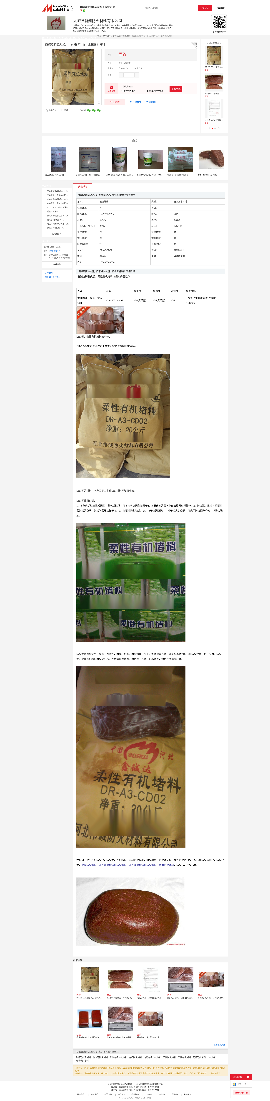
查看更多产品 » (220, 1044)
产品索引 (49, 273)
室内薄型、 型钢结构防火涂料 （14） (62, 195)
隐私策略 (135, 1094)
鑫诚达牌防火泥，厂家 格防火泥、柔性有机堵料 (139, 1087)
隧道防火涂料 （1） (55, 211)
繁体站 (175, 1094)
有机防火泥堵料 (83, 1057)
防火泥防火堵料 (100, 1057)
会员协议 (148, 1094)
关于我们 (81, 1094)
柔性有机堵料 (184, 1057)
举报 (66, 110)
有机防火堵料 (135, 1057)
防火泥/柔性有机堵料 (121, 36)
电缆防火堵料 (82, 1060)
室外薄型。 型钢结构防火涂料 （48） (62, 203)
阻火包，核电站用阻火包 (177, 175)
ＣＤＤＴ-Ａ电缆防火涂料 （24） (61, 207)
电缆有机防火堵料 (152, 1057)
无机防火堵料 (199, 1057)
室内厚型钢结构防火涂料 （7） (60, 191)
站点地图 (121, 1094)
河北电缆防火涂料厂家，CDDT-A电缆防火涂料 (125, 175)
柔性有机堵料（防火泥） (208, 175)
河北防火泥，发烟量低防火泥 (217, 120)
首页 (99, 36)
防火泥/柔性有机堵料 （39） (59, 215)
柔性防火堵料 (169, 1057)
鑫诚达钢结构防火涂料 (54, 175)
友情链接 (187, 1094)
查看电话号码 (54, 251)
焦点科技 (138, 1097)
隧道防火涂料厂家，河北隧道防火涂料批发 (93, 175)
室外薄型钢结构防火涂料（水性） (151, 175)
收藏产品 (52, 110)
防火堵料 (212, 1057)
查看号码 (176, 88)
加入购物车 (136, 102)
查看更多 (56, 233)
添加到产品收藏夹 (52, 277)
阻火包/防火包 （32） (56, 219)
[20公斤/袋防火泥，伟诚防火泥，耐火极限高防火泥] (214, 82)
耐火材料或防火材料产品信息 (120, 1084)
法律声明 (162, 1094)
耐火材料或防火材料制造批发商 (149, 1084)
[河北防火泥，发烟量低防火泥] (214, 108)
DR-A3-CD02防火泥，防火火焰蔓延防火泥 (222, 67)
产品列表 (107, 36)
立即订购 (151, 102)
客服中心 (108, 1094)
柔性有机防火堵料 (118, 1057)
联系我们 (94, 1094)
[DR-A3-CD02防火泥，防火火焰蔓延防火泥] (214, 55)
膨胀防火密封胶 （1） (56, 227)
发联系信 (115, 102)
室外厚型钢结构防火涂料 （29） (60, 199)
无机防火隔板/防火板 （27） (59, 223)
